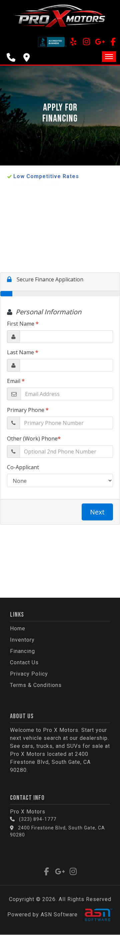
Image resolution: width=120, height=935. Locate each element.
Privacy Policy (29, 674)
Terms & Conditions (36, 685)
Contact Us (24, 662)
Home (17, 628)
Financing (22, 651)
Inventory (22, 640)
